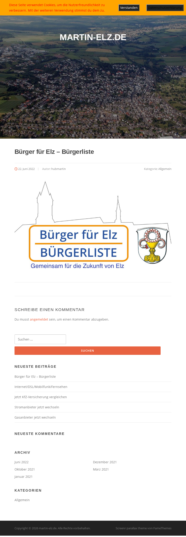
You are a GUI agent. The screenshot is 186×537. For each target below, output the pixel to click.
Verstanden (129, 7)
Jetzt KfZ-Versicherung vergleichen (41, 397)
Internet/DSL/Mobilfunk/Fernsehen (41, 387)
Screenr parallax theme (131, 528)
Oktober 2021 (25, 469)
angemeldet (39, 319)
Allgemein (164, 169)
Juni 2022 (22, 462)
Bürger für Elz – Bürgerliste (35, 376)
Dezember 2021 (105, 462)
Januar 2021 (24, 476)
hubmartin (58, 169)
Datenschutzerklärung (165, 7)
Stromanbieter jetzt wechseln (37, 407)
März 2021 (101, 469)
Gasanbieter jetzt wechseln (35, 417)
